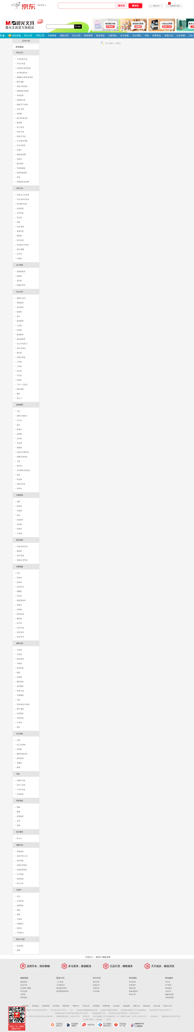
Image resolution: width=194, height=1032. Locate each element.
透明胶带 (20, 303)
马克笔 (19, 650)
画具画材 (20, 861)
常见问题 (23, 991)
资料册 (19, 434)
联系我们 (35, 1006)
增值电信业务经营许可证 (171, 1016)
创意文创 (168, 35)
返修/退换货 (133, 991)
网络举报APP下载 (121, 1024)
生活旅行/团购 (25, 988)
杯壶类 (19, 506)
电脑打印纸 (21, 285)
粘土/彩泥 (20, 127)
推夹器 (19, 353)
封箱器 (19, 330)
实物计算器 (21, 357)
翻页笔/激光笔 (22, 754)
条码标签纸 (21, 272)
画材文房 (64, 35)
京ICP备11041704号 (58, 1010)
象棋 (18, 812)
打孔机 (19, 375)
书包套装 (20, 794)
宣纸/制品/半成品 (23, 704)
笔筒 (18, 475)
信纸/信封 (20, 632)
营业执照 (154, 1016)
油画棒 (19, 677)
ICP (71, 1010)
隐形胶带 (20, 335)
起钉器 (19, 371)
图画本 (19, 619)
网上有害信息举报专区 (105, 1024)
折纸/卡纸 (20, 132)
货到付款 (96, 982)
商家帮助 (65, 1006)
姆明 (18, 915)
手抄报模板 (21, 168)
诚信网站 (89, 1024)
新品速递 (16, 35)
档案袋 (19, 448)
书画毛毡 (20, 718)
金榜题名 (20, 905)
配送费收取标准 (62, 991)
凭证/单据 (20, 556)
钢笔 (18, 222)
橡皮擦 (19, 123)
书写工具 (40, 35)
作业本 (19, 596)
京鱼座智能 (169, 997)
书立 (18, 411)
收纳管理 (88, 35)
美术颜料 (20, 686)
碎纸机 (19, 749)
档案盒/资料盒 (22, 457)
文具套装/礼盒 (22, 59)
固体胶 (19, 312)
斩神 (18, 950)
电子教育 (27, 832)
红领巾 (19, 150)
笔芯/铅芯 (20, 240)
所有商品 (20, 47)
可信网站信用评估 (57, 1024)
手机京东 (86, 1006)
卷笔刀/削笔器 (22, 86)
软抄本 (19, 578)
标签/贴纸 (20, 614)
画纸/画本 (20, 659)
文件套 (19, 439)
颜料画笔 (20, 682)
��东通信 (169, 994)
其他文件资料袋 (23, 452)
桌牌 (18, 502)
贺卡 (18, 573)
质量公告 (136, 1006)
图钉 (18, 394)
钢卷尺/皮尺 (21, 298)
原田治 (19, 928)
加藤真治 (20, 924)
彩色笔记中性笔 (23, 245)
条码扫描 (20, 758)
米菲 (18, 896)
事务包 (19, 466)
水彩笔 (19, 654)
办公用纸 (137, 35)
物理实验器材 (22, 173)
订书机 (19, 362)
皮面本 (19, 582)
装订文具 (20, 883)
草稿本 (19, 605)
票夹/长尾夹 (21, 348)
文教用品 (112, 35)
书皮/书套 (20, 109)
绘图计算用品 (22, 865)
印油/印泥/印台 (22, 546)
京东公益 (156, 1006)
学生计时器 (21, 64)
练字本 (19, 623)
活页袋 (19, 443)
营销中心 (76, 1006)
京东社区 (116, 1006)
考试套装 (20, 95)
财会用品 (100, 35)
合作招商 (55, 1006)
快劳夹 (19, 429)
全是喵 (19, 919)
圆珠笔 (19, 236)
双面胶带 (20, 321)
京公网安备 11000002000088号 (35, 1010)
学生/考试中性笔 (23, 199)
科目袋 (19, 479)
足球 (18, 821)
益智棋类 (20, 816)
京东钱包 (98, 1019)
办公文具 (76, 35)
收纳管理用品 (22, 870)
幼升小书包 (21, 785)
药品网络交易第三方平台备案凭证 (133, 1010)
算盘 (18, 177)
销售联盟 (106, 1006)
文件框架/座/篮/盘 (23, 470)
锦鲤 (18, 910)
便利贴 (19, 610)
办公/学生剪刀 (22, 344)
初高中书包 (21, 780)
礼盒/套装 (20, 227)
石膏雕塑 (20, 695)
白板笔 (19, 258)
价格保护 (132, 985)
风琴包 (19, 489)
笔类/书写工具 (22, 856)
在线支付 (96, 985)
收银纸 (19, 276)
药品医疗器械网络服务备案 (87, 1010)
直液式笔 (20, 231)
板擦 (18, 767)
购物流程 (23, 982)
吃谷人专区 (27, 939)
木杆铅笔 (20, 213)
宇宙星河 (20, 933)
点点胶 (19, 325)
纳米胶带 (20, 307)
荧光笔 (19, 218)
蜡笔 (18, 673)
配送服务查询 (62, 988)
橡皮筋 (19, 551)
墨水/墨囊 (20, 249)
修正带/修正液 (22, 118)
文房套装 (20, 713)
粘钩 (18, 515)
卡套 (18, 461)
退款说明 (132, 988)
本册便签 (52, 35)
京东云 (108, 1019)
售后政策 (132, 982)
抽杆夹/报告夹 (22, 416)
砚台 (18, 727)
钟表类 (19, 529)
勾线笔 (19, 663)
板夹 (18, 425)
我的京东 (156, 6)
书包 (147, 35)
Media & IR (167, 1006)
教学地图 (20, 82)
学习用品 (20, 874)
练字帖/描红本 (22, 73)
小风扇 (19, 533)
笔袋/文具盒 (21, 136)
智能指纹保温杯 (23, 91)
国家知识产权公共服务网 (137, 1024)
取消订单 (132, 994)
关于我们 (25, 1006)
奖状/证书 (20, 637)
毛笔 (18, 700)
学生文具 (28, 35)
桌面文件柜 (21, 484)
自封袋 (19, 524)
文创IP (27, 890)
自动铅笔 (20, 208)
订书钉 (19, 366)
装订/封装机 (21, 745)
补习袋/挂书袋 (22, 141)
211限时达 (61, 985)
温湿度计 (20, 520)
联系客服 (23, 997)
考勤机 (19, 763)
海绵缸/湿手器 (22, 560)
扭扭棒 (19, 114)
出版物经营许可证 (98, 1013)
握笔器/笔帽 (21, 155)
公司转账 (96, 991)
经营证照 (85, 1016)
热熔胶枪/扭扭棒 (23, 182)
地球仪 (19, 159)
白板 (18, 740)
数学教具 (20, 164)
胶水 (18, 316)
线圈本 (19, 591)
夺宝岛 (167, 982)
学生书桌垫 (21, 145)
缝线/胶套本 (21, 600)
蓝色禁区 (20, 946)
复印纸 (19, 281)
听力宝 (19, 838)
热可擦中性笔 (22, 204)
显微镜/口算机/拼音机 (25, 77)
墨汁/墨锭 (20, 709)
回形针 (19, 380)
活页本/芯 (20, 587)
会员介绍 (23, 985)
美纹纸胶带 (21, 339)
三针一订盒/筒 (22, 385)
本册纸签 (20, 851)
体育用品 (156, 35)
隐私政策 (146, 1006)
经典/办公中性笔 (23, 195)
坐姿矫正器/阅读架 (24, 68)
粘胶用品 (20, 879)
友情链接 (96, 1006)
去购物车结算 (175, 6)
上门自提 (60, 982)
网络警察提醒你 (73, 1024)
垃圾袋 (19, 511)
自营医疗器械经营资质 (108, 1010)
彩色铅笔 (20, 668)
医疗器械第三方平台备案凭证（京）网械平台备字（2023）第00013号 (120, 1016)
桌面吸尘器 (21, 100)
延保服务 (168, 988)
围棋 (18, 807)
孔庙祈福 (20, 901)
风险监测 (126, 1006)
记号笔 (19, 254)
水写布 (19, 723)
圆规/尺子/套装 (22, 105)
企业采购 (181, 35)
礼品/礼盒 (20, 628)
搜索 (79, 27)
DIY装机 (168, 985)
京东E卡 (168, 991)
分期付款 (96, 988)
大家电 (22, 994)
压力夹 (19, 420)
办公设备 (124, 35)
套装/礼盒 (20, 691)
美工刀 (19, 398)
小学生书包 (21, 790)
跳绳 (18, 825)
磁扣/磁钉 (20, 389)
